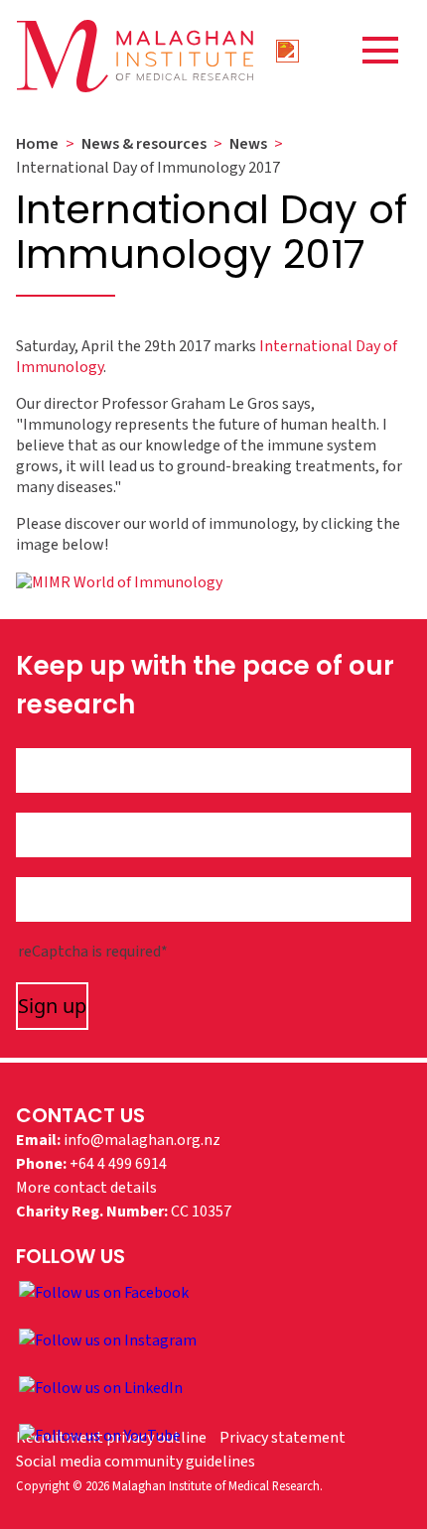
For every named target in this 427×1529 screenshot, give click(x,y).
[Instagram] (108, 1339)
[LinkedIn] (101, 1387)
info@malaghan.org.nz (142, 1140)
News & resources (144, 144)
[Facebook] (104, 1292)
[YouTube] (100, 1435)
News (248, 144)
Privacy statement (282, 1438)
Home (37, 144)
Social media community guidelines (135, 1461)
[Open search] (288, 49)
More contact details (86, 1188)
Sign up (52, 1005)
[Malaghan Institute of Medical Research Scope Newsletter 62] (119, 581)
